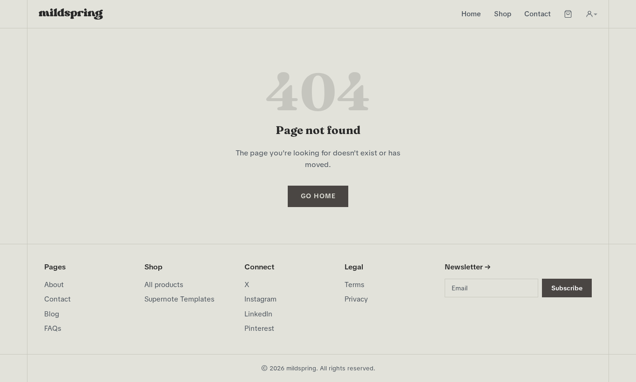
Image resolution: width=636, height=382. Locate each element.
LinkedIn (258, 314)
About (54, 284)
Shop (502, 14)
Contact (537, 14)
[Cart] (568, 14)
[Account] (591, 14)
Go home (318, 196)
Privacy (356, 299)
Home (471, 14)
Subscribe (566, 288)
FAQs (52, 328)
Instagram (260, 299)
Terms (354, 284)
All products (163, 284)
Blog (51, 314)
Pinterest (259, 328)
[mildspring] (71, 14)
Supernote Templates (179, 299)
